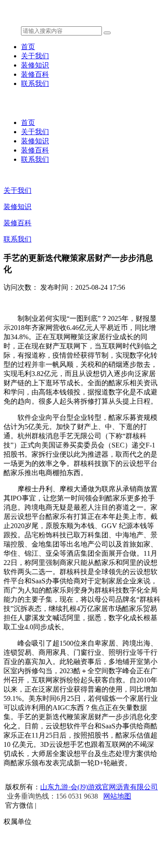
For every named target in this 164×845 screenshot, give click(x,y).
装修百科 (35, 74)
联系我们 (35, 83)
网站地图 (117, 796)
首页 (28, 46)
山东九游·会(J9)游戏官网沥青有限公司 (99, 787)
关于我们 (35, 56)
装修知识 (35, 65)
